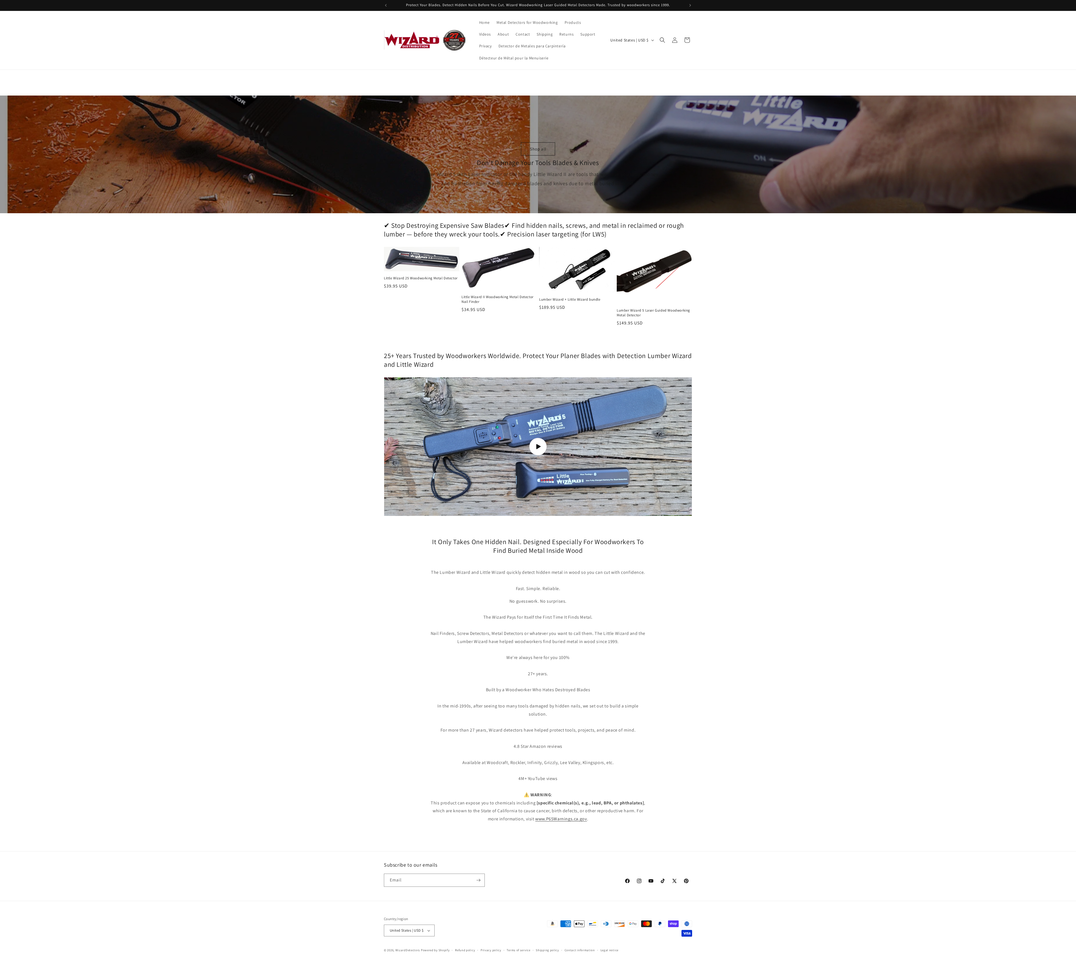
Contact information (580, 950)
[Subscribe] (478, 880)
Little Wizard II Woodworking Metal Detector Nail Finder (498, 299)
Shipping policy (547, 950)
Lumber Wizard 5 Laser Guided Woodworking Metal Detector (653, 312)
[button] (662, 40)
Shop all (538, 148)
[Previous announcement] (386, 5)
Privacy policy (491, 950)
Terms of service (518, 950)
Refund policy (465, 950)
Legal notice (609, 950)
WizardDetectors (407, 950)
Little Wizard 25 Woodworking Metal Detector (421, 278)
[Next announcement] (690, 5)
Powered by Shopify (435, 950)
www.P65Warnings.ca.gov (561, 819)
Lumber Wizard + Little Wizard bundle (569, 299)
